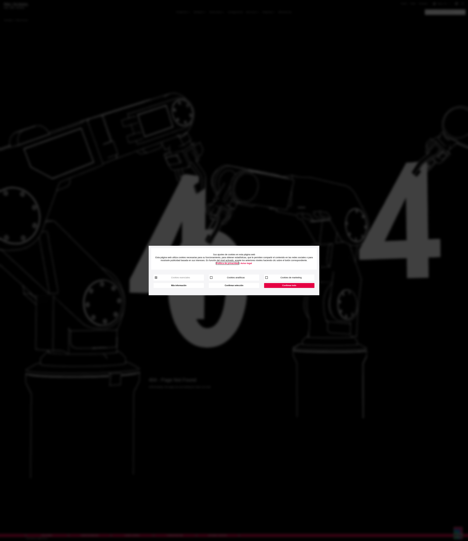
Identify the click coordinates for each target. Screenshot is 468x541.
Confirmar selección (234, 285)
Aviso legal (246, 263)
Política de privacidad (227, 263)
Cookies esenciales (180, 277)
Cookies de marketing (291, 277)
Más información (178, 285)
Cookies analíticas (236, 277)
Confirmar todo (289, 285)
